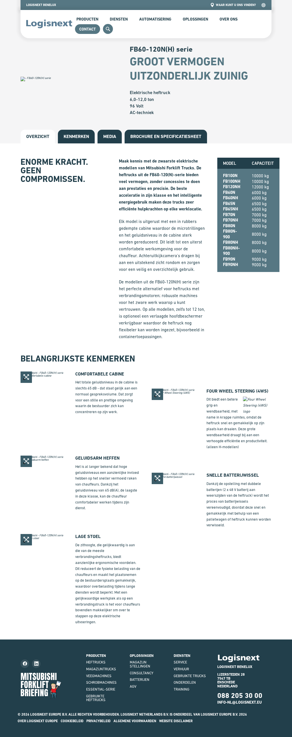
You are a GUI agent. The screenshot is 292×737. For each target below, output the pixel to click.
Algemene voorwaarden (134, 721)
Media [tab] (109, 136)
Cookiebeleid (72, 721)
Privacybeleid (98, 721)
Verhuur (181, 669)
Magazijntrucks (101, 669)
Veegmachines (98, 676)
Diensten (119, 19)
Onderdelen (185, 682)
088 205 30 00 (239, 695)
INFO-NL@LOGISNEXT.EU (239, 702)
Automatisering (155, 19)
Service (180, 662)
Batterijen (139, 679)
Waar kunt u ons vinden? (236, 5)
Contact (87, 29)
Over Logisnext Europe (38, 721)
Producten (87, 19)
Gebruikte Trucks (190, 676)
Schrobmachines (101, 682)
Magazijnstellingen (140, 664)
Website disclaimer (175, 721)
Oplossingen (195, 19)
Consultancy (141, 673)
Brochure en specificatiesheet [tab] (165, 136)
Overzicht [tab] (37, 136)
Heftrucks (96, 662)
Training (181, 689)
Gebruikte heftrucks (96, 698)
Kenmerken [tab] (76, 136)
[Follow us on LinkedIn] (36, 663)
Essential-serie (100, 689)
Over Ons (229, 19)
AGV (133, 686)
